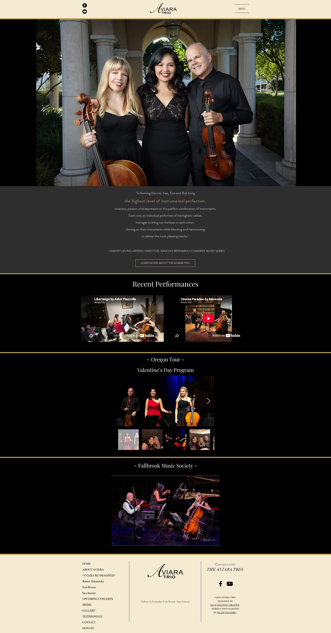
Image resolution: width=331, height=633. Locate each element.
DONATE (88, 628)
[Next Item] (208, 401)
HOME (86, 563)
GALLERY (89, 610)
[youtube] (84, 11)
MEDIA (87, 604)
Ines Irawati (89, 593)
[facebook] (84, 5)
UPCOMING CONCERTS (97, 598)
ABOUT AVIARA (93, 569)
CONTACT (89, 622)
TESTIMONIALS (92, 616)
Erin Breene (89, 587)
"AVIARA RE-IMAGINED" (98, 575)
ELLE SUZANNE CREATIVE (224, 605)
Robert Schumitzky (93, 581)
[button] (165, 510)
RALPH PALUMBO (226, 612)
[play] (212, 542)
